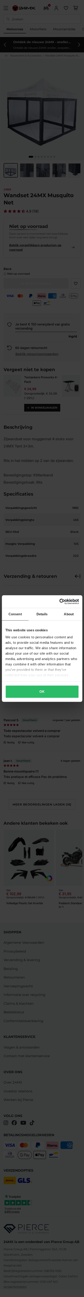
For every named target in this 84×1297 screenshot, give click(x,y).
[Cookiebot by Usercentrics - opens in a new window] (60, 601)
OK (42, 691)
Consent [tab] (15, 614)
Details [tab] (42, 614)
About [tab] (69, 614)
